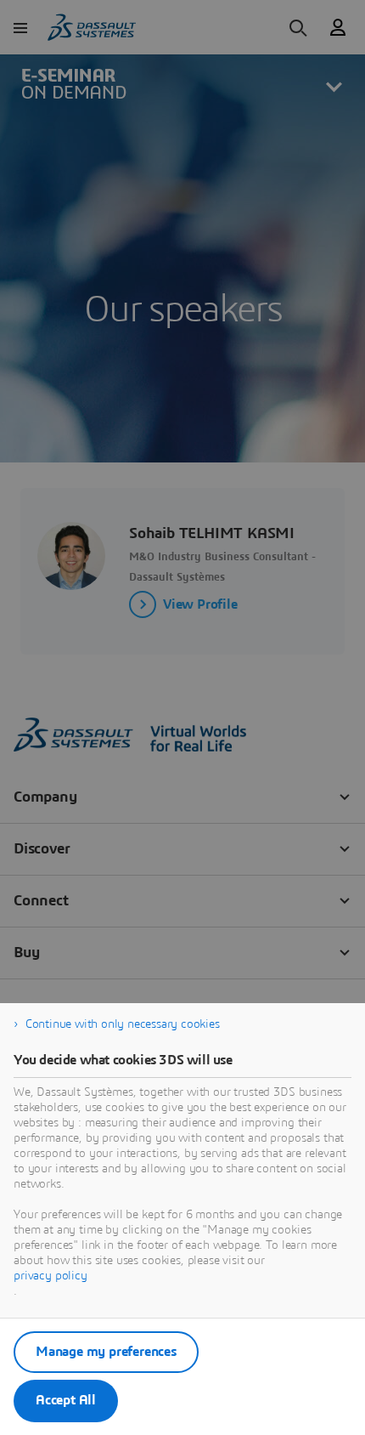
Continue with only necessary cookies (122, 1024)
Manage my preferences (106, 1351)
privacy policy (50, 1276)
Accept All (66, 1400)
